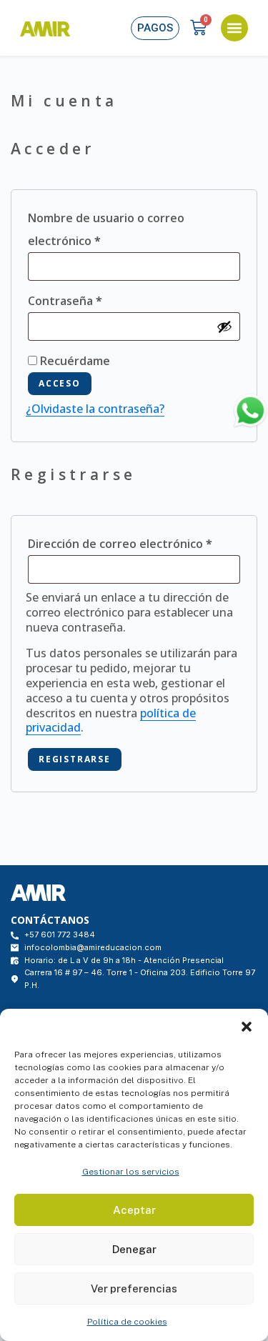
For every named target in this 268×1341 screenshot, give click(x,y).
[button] (246, 1027)
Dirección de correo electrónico (134, 542)
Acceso (60, 383)
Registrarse (75, 759)
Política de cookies (127, 1322)
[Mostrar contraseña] (224, 326)
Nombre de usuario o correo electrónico (106, 227)
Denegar (134, 1249)
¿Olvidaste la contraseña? (95, 409)
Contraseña (96, 299)
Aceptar (134, 1210)
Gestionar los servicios (130, 1172)
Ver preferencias (134, 1288)
